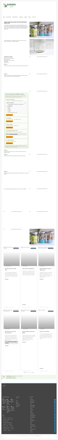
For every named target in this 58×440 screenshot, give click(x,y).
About (17, 402)
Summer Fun (11, 427)
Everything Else (32, 420)
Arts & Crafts (8, 17)
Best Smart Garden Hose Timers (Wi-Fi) (10, 332)
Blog (30, 423)
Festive (12, 419)
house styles (11, 425)
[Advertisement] (38, 8)
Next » (33, 372)
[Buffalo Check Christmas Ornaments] (9, 409)
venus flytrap (4, 430)
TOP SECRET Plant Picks (6, 428)
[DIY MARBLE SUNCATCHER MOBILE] (9, 402)
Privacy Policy (18, 405)
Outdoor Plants (32, 405)
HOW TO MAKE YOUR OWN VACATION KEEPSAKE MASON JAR (16, 105)
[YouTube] (29, 437)
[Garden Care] (9, 5)
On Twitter (17, 397)
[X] (28, 437)
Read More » (7, 279)
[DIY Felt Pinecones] (4, 408)
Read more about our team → (11, 378)
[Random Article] (53, 17)
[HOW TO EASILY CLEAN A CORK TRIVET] (13, 408)
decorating (4, 419)
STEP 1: (9, 107)
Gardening (21, 17)
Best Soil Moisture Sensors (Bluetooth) (45, 269)
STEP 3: (10, 109)
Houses (31, 430)
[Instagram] (30, 437)
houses (7, 425)
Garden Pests (32, 424)
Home (4, 17)
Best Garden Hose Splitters (28, 268)
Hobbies (25, 17)
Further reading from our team (13, 112)
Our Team (34, 17)
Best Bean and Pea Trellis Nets (10, 269)
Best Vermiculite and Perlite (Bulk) (28, 332)
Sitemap (17, 406)
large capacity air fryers (6, 427)
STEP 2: (10, 108)
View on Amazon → (9, 121)
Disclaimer (17, 403)
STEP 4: (10, 110)
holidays (4, 425)
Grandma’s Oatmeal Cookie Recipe (7, 422)
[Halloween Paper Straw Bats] (4, 401)
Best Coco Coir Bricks (44, 331)
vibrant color (9, 430)
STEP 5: (10, 111)
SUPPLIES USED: (9, 106)
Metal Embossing (32, 415)
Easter (31, 411)
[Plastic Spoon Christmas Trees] (13, 401)
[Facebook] (27, 437)
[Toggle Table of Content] (25, 103)
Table (31, 427)
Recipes (29, 17)
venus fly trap (12, 428)
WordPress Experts (38, 435)
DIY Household (15, 17)
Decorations (8, 419)
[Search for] (55, 17)
